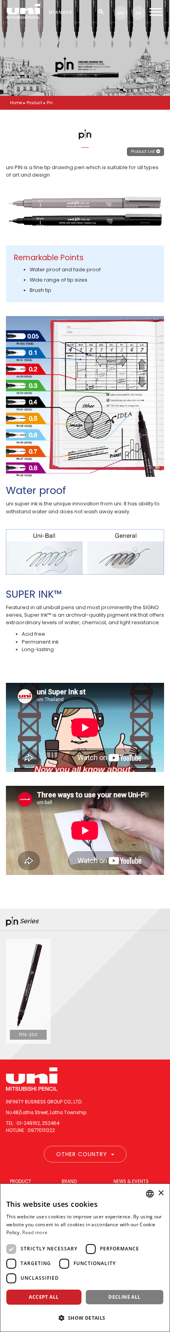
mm (121, 13)
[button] (85, 1317)
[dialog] (85, 1257)
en (138, 13)
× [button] (161, 1193)
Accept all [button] (44, 1297)
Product (20, 1181)
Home (16, 103)
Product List (143, 151)
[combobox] (150, 1194)
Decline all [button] (124, 1297)
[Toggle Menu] (155, 11)
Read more (34, 1232)
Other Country (81, 1154)
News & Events (131, 1181)
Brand (69, 1181)
